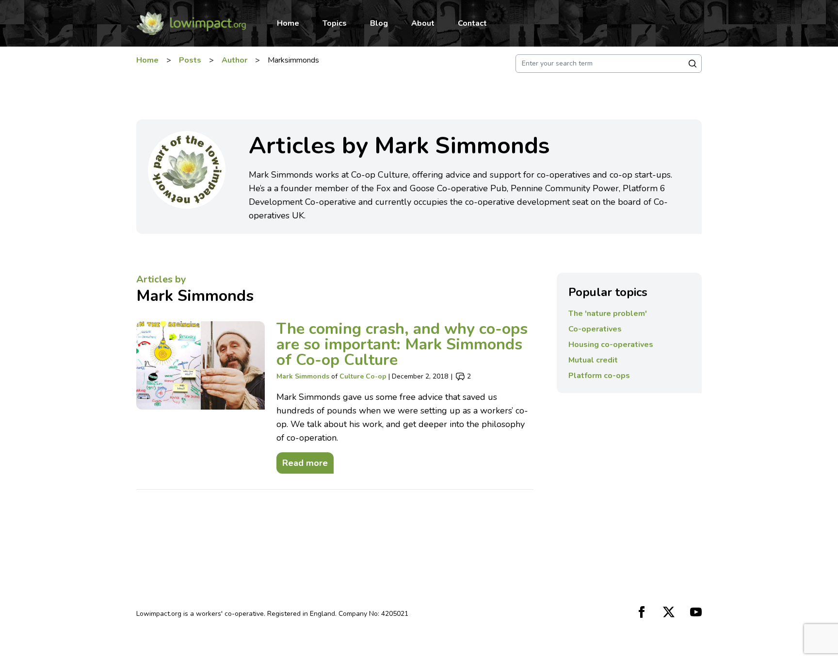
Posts (190, 60)
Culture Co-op (363, 376)
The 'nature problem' (607, 313)
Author (234, 60)
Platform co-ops (599, 375)
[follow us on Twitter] (669, 612)
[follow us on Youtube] (696, 612)
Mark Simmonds (195, 295)
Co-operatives (595, 329)
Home (288, 23)
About (423, 23)
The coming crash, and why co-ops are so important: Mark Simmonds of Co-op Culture (402, 344)
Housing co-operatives (610, 344)
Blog (379, 23)
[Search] (692, 63)
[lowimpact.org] (190, 23)
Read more (302, 460)
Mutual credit (593, 360)
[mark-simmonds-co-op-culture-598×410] (200, 397)
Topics (334, 23)
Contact (472, 23)
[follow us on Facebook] (641, 612)
